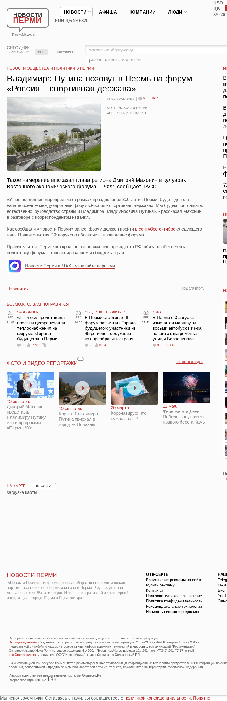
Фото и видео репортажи (42, 363)
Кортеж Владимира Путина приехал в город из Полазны (78, 416)
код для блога (193, 288)
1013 (102, 345)
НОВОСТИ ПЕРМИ (32, 575)
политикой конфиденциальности (157, 697)
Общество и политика (105, 312)
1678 (34, 345)
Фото (44, 345)
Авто (157, 312)
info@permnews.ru (22, 654)
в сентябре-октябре (155, 228)
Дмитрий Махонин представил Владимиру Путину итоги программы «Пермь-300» (26, 414)
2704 (170, 345)
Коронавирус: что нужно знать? (128, 413)
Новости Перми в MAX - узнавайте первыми (70, 265)
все (41, 51)
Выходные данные (23, 642)
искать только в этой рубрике (116, 59)
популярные (66, 51)
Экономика (27, 312)
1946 (154, 98)
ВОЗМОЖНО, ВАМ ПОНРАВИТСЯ (38, 304)
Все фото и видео (189, 362)
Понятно (201, 697)
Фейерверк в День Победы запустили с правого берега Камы (184, 413)
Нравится (19, 288)
